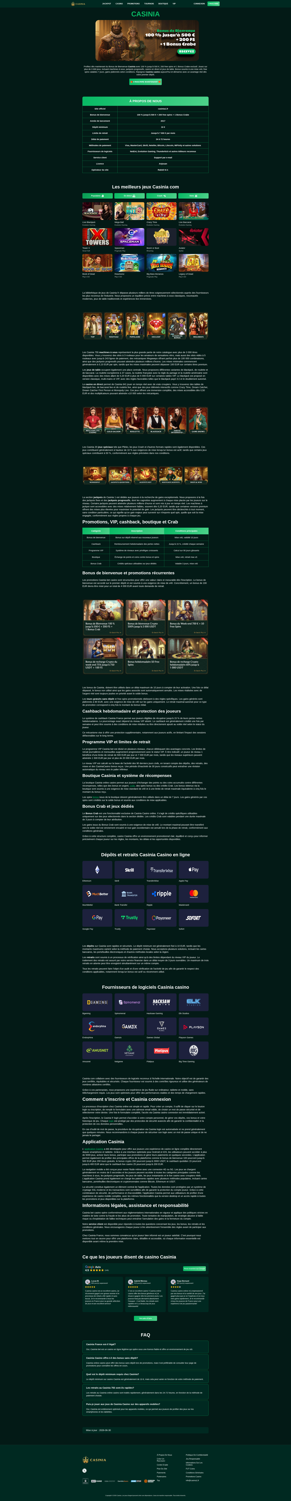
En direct (128, 196)
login (111, 1121)
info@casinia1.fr (192, 1480)
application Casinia (94, 1149)
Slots (191, 196)
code (132, 785)
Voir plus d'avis (145, 1318)
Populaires (95, 196)
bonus (96, 797)
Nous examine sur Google (194, 1269)
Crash (159, 196)
